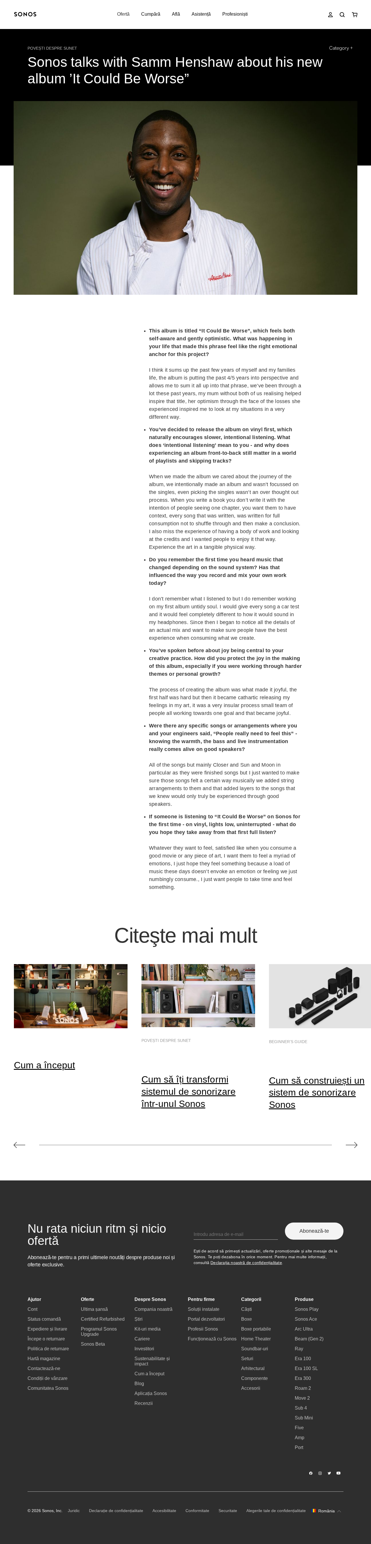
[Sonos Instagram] (320, 1473)
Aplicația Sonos (150, 1393)
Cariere (142, 1338)
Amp (299, 1437)
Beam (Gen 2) (309, 1338)
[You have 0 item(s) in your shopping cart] (354, 14)
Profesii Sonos (203, 1328)
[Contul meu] (330, 14)
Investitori (144, 1348)
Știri (138, 1319)
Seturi (247, 1358)
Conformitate (197, 1510)
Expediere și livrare (47, 1328)
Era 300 (303, 1378)
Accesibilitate (164, 1510)
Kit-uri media (147, 1328)
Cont (32, 1309)
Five (299, 1427)
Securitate (228, 1510)
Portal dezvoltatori (206, 1319)
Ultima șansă (94, 1309)
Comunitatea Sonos (48, 1388)
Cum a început (44, 1065)
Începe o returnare (46, 1338)
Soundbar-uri (254, 1348)
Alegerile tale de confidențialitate (276, 1510)
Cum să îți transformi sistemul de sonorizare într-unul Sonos (188, 1091)
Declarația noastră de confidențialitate (246, 1262)
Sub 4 (301, 1407)
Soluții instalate (203, 1309)
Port (299, 1447)
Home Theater (256, 1338)
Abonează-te (314, 1231)
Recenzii (143, 1403)
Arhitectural (253, 1368)
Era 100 (303, 1358)
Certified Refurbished (103, 1319)
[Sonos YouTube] (338, 1473)
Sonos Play (307, 1309)
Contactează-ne (44, 1368)
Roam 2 (303, 1388)
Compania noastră (153, 1309)
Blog (139, 1383)
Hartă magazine (44, 1358)
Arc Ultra (304, 1328)
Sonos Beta (93, 1344)
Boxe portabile (256, 1328)
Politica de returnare (48, 1348)
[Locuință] (25, 14)
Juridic (74, 1510)
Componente (254, 1378)
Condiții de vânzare (48, 1378)
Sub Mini (304, 1417)
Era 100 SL (306, 1368)
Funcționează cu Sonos (212, 1338)
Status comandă (44, 1319)
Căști (246, 1309)
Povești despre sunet (52, 48)
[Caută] (342, 14)
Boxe (246, 1319)
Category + (341, 48)
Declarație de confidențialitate (116, 1510)
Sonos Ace (306, 1319)
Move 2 (302, 1398)
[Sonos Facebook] (311, 1473)
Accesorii (250, 1388)
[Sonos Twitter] (329, 1473)
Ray (299, 1348)
